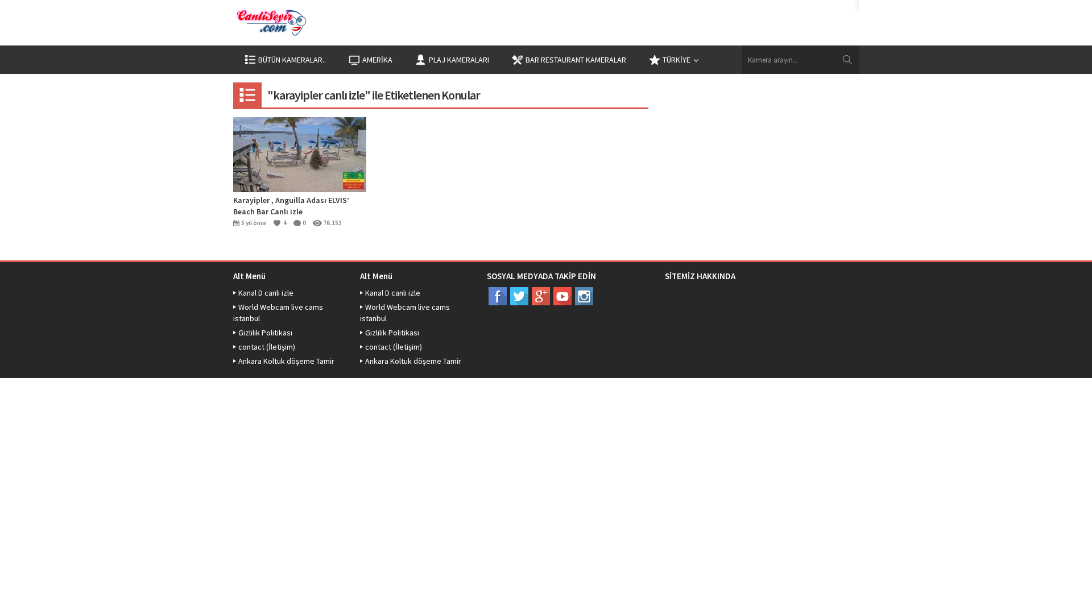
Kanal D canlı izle (265, 293)
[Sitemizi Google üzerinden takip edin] (541, 296)
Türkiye (676, 60)
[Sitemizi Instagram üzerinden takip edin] (584, 296)
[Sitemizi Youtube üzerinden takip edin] (562, 296)
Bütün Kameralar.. (292, 60)
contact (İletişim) (266, 347)
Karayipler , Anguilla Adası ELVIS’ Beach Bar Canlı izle (291, 206)
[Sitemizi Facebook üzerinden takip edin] (498, 296)
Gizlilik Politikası (265, 332)
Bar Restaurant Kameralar (576, 60)
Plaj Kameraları (459, 60)
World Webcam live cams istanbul (278, 312)
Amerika (377, 60)
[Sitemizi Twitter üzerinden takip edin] (519, 296)
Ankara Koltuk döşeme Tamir (286, 361)
